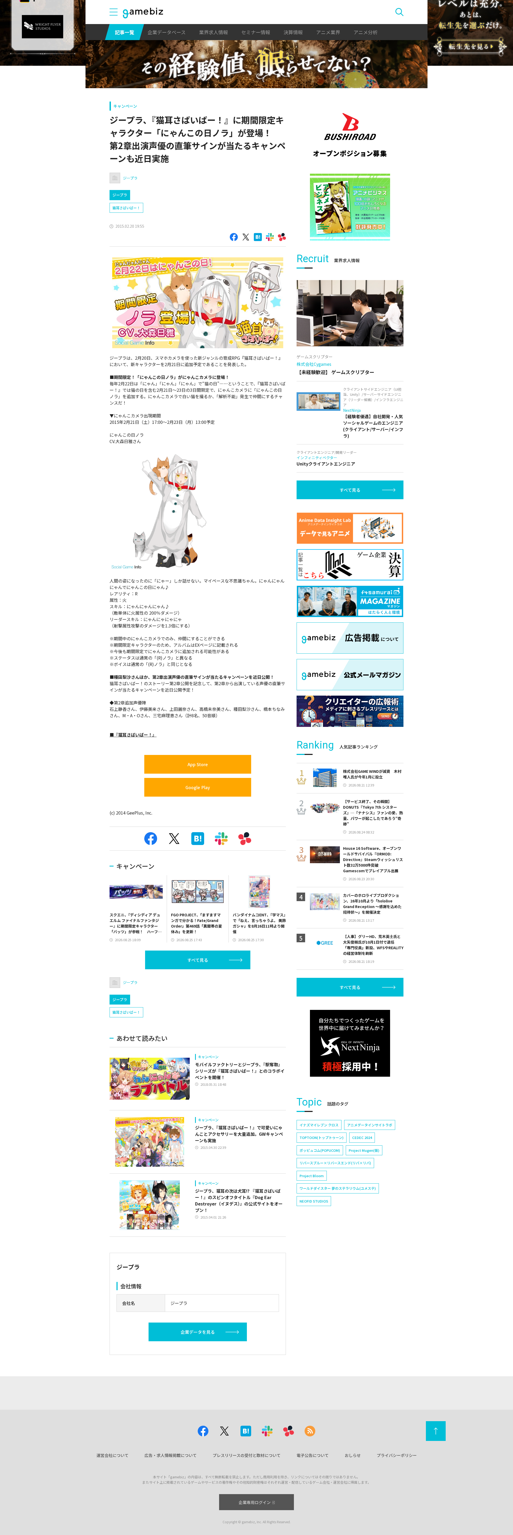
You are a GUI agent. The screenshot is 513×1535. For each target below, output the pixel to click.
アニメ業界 (328, 32)
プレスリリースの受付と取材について (247, 1455)
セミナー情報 (255, 32)
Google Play (197, 787)
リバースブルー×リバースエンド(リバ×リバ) (335, 1162)
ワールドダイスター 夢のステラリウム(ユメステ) (338, 1188)
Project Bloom (312, 1175)
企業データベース (166, 32)
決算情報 (293, 32)
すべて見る (197, 960)
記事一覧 (124, 32)
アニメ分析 (365, 32)
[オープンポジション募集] (350, 135)
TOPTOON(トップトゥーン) (322, 1137)
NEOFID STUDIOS (314, 1201)
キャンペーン (125, 106)
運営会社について (112, 1455)
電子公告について (313, 1455)
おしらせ (353, 1455)
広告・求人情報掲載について (171, 1455)
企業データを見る (198, 1332)
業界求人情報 (213, 32)
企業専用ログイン (255, 1502)
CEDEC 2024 (362, 1137)
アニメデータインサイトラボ (369, 1124)
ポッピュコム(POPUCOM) (320, 1150)
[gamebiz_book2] (350, 207)
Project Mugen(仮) (364, 1150)
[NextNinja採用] (350, 1043)
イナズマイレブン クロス (319, 1124)
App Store (198, 764)
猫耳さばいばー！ (126, 207)
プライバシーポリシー (397, 1455)
